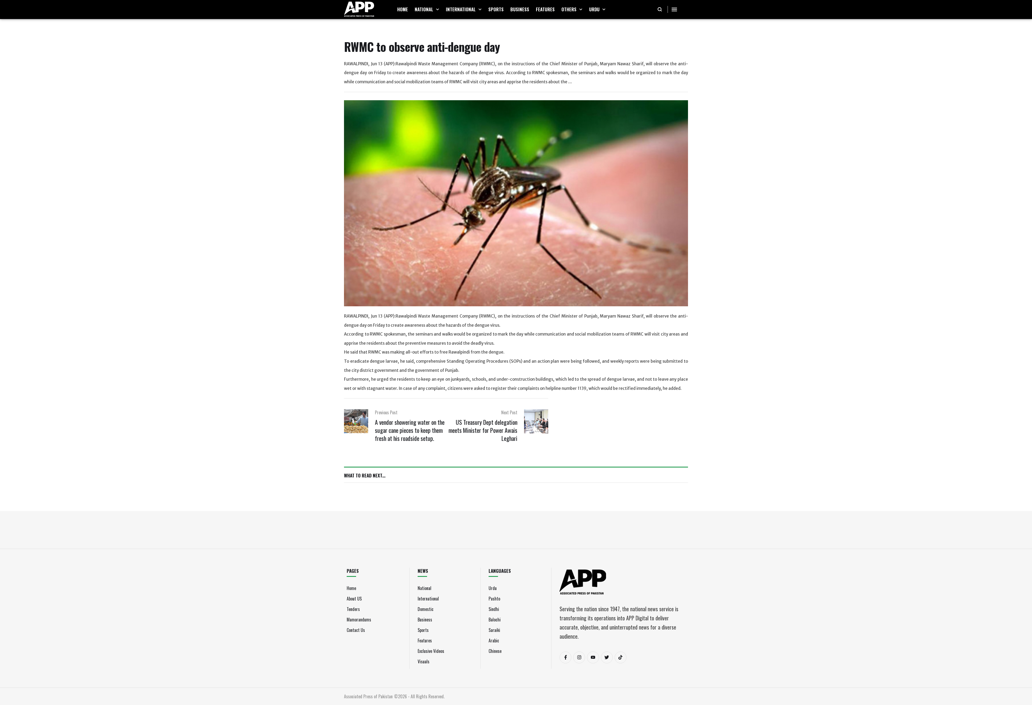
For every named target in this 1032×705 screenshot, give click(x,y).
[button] (437, 9)
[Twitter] (607, 657)
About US (354, 598)
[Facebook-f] (565, 657)
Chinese (495, 651)
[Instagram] (579, 657)
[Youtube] (593, 657)
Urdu (493, 588)
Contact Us (356, 630)
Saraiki (494, 630)
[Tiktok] (620, 657)
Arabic (494, 640)
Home (351, 588)
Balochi (495, 619)
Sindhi (494, 609)
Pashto (494, 598)
